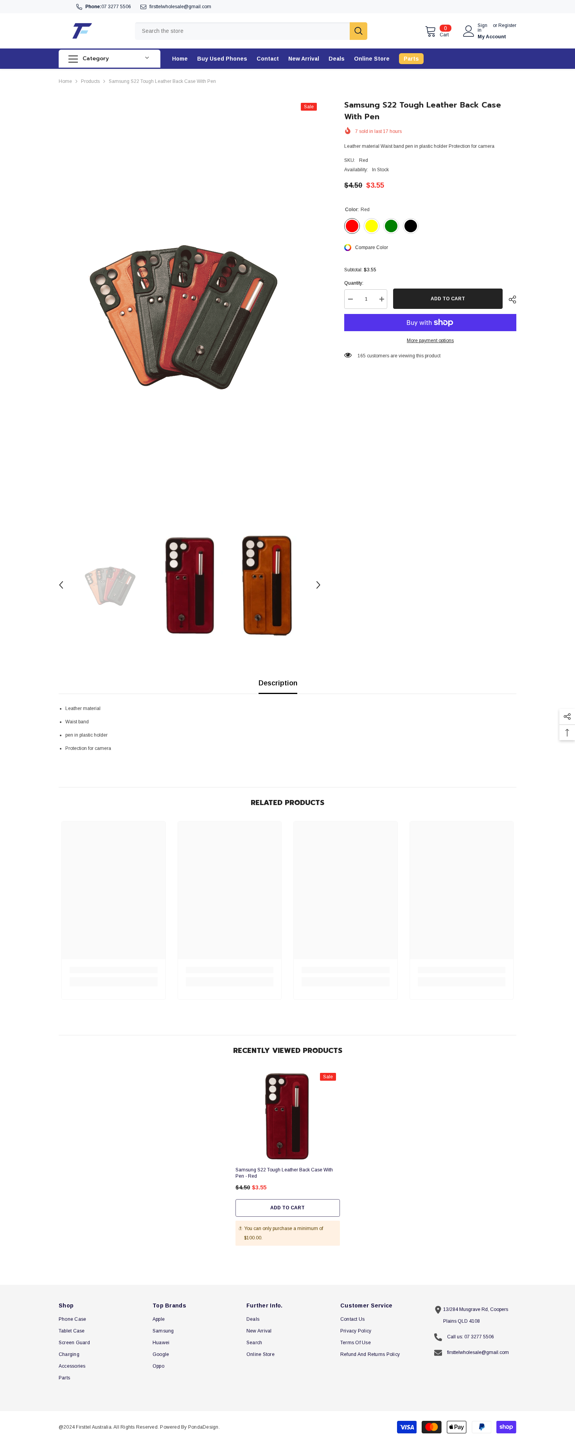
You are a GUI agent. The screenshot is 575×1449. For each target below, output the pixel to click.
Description (278, 683)
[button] (61, 585)
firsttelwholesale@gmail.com (180, 6)
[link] (114, 970)
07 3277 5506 (116, 6)
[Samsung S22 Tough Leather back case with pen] (287, 1116)
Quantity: (353, 283)
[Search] (251, 31)
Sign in (482, 27)
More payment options (430, 340)
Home (65, 81)
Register (507, 25)
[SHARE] (509, 299)
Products (90, 81)
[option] (190, 311)
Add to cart (448, 298)
